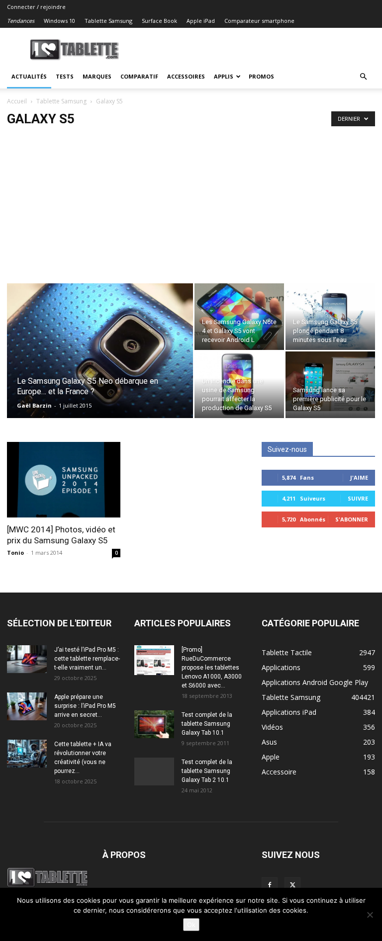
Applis (223, 76)
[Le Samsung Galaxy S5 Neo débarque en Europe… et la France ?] (100, 363)
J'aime (359, 477)
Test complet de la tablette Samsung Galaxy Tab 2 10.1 (207, 771)
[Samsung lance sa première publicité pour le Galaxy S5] (330, 381)
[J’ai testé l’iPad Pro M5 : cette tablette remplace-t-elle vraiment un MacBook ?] (27, 659)
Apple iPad (201, 20)
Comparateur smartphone (259, 20)
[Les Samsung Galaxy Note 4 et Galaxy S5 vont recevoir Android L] (239, 316)
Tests (65, 76)
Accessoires (186, 76)
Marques (97, 76)
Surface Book (159, 20)
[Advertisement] (191, 208)
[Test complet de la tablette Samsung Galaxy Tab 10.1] (154, 724)
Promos (261, 76)
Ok (191, 925)
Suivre (358, 498)
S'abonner (351, 519)
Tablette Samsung (108, 20)
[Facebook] (270, 885)
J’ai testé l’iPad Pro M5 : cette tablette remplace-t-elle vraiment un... (87, 658)
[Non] (370, 915)
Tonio (15, 552)
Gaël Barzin (34, 405)
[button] (363, 77)
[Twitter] (292, 885)
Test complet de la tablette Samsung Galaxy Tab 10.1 (207, 723)
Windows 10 (59, 20)
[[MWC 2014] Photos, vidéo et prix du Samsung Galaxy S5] (63, 479)
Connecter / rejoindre (36, 6)
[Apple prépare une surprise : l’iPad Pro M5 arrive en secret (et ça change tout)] (27, 706)
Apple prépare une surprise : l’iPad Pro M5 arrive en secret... (85, 705)
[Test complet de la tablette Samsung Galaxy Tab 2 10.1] (154, 771)
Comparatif (139, 76)
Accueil (17, 101)
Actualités (29, 76)
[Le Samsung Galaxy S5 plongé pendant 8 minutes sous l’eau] (330, 316)
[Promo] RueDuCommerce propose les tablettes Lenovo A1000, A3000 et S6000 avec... (212, 667)
